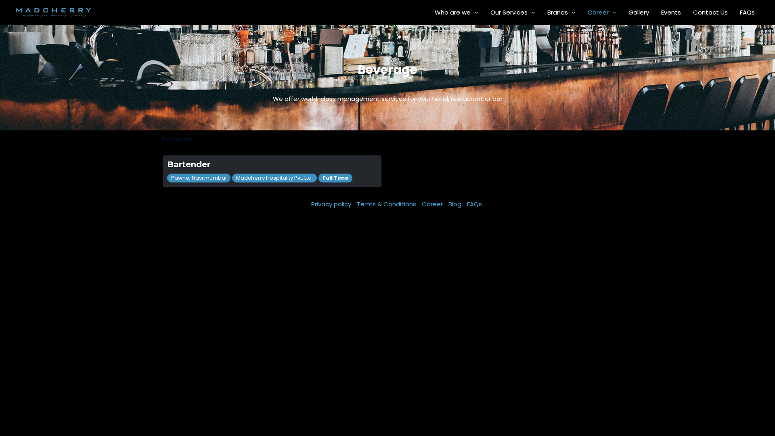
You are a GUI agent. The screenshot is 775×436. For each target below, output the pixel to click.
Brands (557, 12)
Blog (454, 204)
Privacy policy (331, 204)
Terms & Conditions (386, 204)
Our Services (509, 12)
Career (598, 12)
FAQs (747, 12)
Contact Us (710, 12)
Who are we (453, 12)
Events (671, 12)
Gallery (638, 12)
